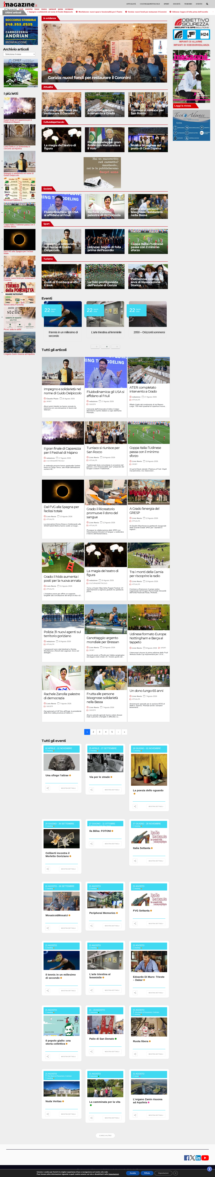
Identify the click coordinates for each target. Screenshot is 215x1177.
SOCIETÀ (176, 4)
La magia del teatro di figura (60, 146)
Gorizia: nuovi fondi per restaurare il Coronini (61, 111)
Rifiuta (147, 1173)
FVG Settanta (141, 910)
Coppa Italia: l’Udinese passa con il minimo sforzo (103, 247)
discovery (94, 1012)
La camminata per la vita (104, 1101)
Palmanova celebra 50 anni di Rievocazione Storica (103, 282)
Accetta (133, 1173)
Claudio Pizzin (52, 399)
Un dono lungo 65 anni (146, 691)
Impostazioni (163, 1173)
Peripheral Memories (102, 912)
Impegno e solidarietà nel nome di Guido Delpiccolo (62, 391)
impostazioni (113, 1174)
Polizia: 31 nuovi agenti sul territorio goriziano (62, 634)
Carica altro (105, 1135)
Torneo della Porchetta (118, 332)
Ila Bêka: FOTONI (100, 830)
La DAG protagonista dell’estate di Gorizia (59, 283)
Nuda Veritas (54, 1101)
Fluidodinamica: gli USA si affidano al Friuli (61, 213)
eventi (21, 9)
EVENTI (199, 4)
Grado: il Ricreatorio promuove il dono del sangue (102, 513)
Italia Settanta (141, 848)
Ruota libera (140, 1041)
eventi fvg (28, 9)
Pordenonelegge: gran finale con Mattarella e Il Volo (104, 145)
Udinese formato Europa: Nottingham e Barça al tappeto (148, 638)
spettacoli (52, 9)
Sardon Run (154, 332)
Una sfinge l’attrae (57, 775)
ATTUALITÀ (131, 4)
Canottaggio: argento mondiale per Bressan (147, 248)
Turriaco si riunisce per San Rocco (147, 111)
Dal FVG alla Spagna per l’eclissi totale (61, 509)
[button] (207, 4)
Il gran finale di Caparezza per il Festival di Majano (62, 450)
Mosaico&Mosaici (57, 915)
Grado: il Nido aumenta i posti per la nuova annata (62, 579)
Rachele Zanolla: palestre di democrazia (104, 213)
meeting (50, 751)
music (137, 1076)
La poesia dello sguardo (148, 790)
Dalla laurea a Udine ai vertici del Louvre (85, 77)
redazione (93, 401)
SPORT (166, 4)
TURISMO (188, 4)
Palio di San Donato (101, 1038)
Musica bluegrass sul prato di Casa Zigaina (146, 146)
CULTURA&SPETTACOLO (150, 4)
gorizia (60, 9)
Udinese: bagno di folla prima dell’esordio (61, 248)
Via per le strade (99, 777)
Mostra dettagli (68, 788)
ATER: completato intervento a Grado (101, 111)
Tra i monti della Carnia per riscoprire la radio (146, 574)
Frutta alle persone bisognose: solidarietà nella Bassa (147, 212)
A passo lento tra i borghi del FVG (144, 283)
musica (44, 9)
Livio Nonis (94, 457)
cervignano (69, 9)
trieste (37, 9)
